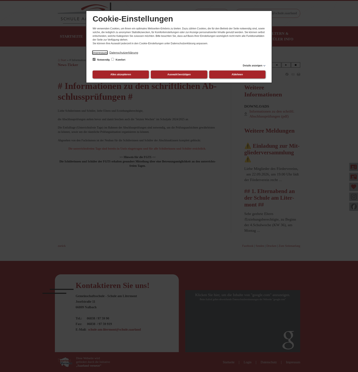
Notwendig (103, 59)
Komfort (120, 59)
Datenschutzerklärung (123, 52)
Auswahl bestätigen (179, 74)
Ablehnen (237, 74)
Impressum (100, 52)
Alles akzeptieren (120, 74)
